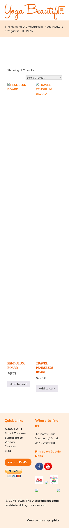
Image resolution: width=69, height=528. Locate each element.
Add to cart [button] (18, 384)
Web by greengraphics (43, 520)
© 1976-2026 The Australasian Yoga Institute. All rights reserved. (32, 503)
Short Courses (15, 433)
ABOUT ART (14, 429)
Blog (8, 451)
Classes (10, 446)
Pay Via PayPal (18, 462)
